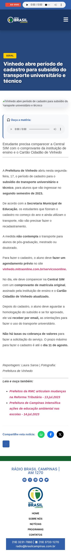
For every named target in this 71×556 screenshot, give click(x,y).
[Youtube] (41, 480)
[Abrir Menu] (65, 20)
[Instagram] (30, 480)
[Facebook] (50, 434)
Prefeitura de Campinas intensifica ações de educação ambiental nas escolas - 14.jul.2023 (34, 408)
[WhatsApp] (41, 434)
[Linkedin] (35, 480)
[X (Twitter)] (60, 434)
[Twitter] (46, 480)
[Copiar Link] (6, 443)
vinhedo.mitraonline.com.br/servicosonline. (35, 269)
